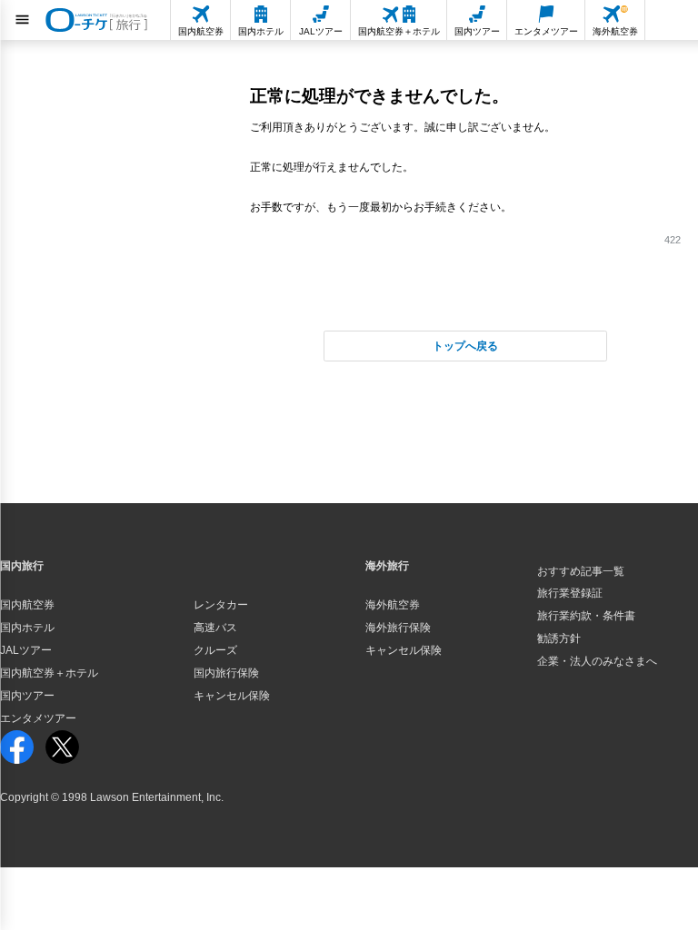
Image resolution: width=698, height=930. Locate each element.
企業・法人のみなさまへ (597, 661)
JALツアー (26, 650)
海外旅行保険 (398, 627)
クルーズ (215, 650)
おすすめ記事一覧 (580, 571)
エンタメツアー (38, 718)
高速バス (215, 627)
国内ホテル (27, 627)
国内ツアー (27, 695)
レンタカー (221, 605)
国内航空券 (27, 605)
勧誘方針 (559, 638)
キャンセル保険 (232, 695)
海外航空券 (392, 605)
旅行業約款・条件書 (586, 615)
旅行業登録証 (570, 593)
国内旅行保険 (226, 673)
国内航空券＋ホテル (49, 673)
